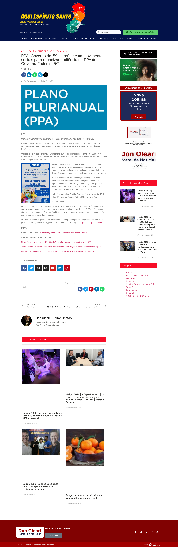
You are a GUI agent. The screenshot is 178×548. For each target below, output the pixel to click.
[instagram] (152, 532)
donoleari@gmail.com (36, 32)
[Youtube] (53, 268)
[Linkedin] (60, 268)
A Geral (24, 38)
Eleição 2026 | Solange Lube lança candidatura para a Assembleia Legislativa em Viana (40, 486)
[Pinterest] (67, 268)
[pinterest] (157, 532)
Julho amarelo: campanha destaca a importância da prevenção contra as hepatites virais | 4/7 (61, 247)
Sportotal (65, 38)
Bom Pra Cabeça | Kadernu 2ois (84, 38)
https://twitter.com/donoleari (75, 233)
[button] (23, 74)
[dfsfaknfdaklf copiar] (138, 80)
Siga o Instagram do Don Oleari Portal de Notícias (140, 53)
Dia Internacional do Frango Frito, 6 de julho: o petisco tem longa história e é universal (58, 251)
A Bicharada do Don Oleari (147, 38)
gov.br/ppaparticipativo (92, 223)
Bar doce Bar (118, 38)
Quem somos (24, 32)
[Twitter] (31, 268)
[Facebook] (24, 268)
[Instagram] (38, 268)
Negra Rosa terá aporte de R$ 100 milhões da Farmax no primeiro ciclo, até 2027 (56, 242)
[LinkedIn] (146, 532)
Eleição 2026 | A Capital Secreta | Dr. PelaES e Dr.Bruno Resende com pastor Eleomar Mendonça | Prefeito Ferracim (85, 398)
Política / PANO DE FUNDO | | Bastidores (48, 51)
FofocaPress (104, 38)
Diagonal (130, 38)
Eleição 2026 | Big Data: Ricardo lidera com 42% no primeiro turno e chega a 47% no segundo (42, 416)
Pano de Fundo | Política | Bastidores (44, 38)
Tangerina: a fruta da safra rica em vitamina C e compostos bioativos (84, 496)
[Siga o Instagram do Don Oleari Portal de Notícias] (124, 53)
